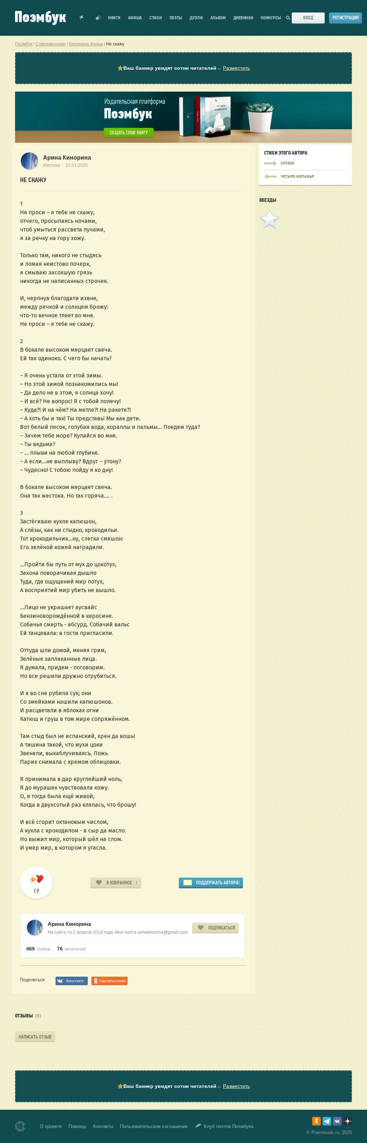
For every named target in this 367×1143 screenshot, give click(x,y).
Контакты (103, 1126)
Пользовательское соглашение (154, 1126)
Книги (114, 18)
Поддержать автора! (217, 882)
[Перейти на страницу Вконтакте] (337, 1121)
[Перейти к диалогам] (98, 18)
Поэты (176, 18)
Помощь (77, 1126)
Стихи (155, 18)
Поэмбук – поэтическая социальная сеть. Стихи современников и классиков (40, 18)
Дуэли (196, 18)
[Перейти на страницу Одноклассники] (316, 1121)
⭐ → (183, 68)
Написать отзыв (35, 1037)
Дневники (243, 18)
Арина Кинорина (67, 158)
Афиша (135, 18)
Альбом (218, 18)
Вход (308, 17)
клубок (305, 163)
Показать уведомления (81, 18)
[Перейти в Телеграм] (327, 1121)
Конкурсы (271, 18)
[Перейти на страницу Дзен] (347, 1121)
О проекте (51, 1126)
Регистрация (346, 17)
